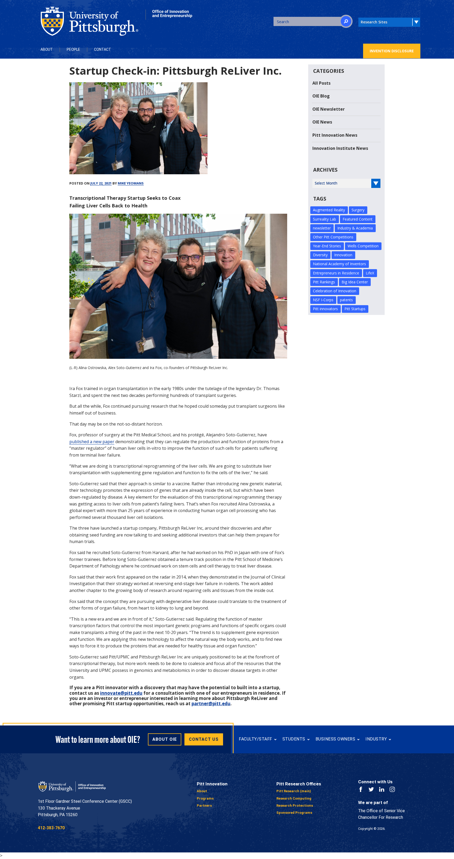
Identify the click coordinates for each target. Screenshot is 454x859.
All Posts (321, 83)
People (73, 49)
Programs (205, 798)
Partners (204, 805)
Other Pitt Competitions (333, 236)
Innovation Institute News (340, 148)
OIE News (322, 122)
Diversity (320, 254)
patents (346, 299)
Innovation (343, 254)
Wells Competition (363, 245)
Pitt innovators (325, 308)
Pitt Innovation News (334, 135)
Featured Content (358, 219)
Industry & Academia (355, 228)
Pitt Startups (354, 308)
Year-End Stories (327, 245)
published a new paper (91, 441)
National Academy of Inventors (339, 263)
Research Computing (293, 798)
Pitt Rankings (324, 281)
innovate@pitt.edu (121, 693)
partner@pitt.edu (211, 704)
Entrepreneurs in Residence (336, 272)
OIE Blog (321, 96)
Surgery (358, 209)
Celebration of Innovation (334, 290)
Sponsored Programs (294, 813)
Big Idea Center (355, 281)
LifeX (370, 272)
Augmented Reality (329, 209)
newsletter (322, 228)
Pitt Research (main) (293, 791)
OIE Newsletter (328, 109)
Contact (102, 49)
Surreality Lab (324, 219)
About (46, 49)
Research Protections (294, 805)
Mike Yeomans (131, 183)
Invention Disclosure (392, 50)
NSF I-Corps (323, 299)
